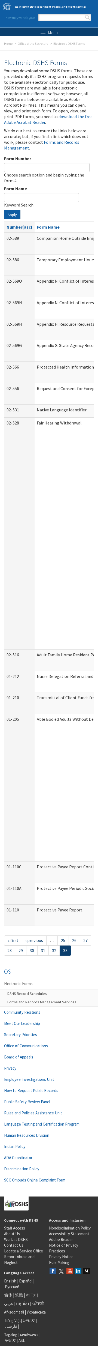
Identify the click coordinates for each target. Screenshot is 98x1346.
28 (9, 950)
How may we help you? (20, 18)
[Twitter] (61, 1271)
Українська (36, 1312)
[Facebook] (53, 1271)
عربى (8, 1303)
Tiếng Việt (12, 1320)
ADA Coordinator (18, 1157)
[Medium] (86, 1271)
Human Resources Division (26, 1135)
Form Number (17, 158)
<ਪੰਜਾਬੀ (38, 1303)
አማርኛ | (30, 1320)
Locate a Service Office (23, 1251)
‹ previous (34, 940)
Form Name (15, 188)
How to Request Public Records (31, 1090)
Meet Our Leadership (22, 1023)
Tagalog (10, 1334)
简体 (8, 1295)
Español (25, 1281)
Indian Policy (14, 1146)
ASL (22, 1340)
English (10, 1281)
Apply (12, 214)
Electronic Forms (18, 983)
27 (85, 940)
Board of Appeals (18, 1057)
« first (13, 940)
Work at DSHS (16, 1239)
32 (54, 950)
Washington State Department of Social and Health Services (51, 6)
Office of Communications (26, 1045)
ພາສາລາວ (29, 1334)
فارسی (10, 1326)
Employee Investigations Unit (29, 1079)
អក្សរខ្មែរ (22, 1303)
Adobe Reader (61, 1239)
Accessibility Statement (69, 1233)
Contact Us (13, 1245)
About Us (12, 1233)
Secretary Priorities (20, 1034)
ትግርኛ (10, 1340)
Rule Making (59, 1262)
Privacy (10, 1068)
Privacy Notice (61, 1256)
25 (63, 940)
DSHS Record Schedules (27, 993)
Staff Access (14, 1228)
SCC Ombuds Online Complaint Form (34, 1180)
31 (43, 950)
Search (87, 17)
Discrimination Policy (21, 1168)
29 (21, 950)
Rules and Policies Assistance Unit (33, 1112)
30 (32, 950)
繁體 (19, 1295)
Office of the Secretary (33, 43)
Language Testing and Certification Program (41, 1124)
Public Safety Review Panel (27, 1101)
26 (74, 940)
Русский (12, 1286)
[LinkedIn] (78, 1271)
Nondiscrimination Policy (70, 1228)
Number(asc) (19, 227)
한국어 (32, 1295)
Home (8, 43)
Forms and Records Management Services (41, 1002)
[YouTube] (70, 1271)
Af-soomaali (14, 1312)
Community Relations (22, 1012)
